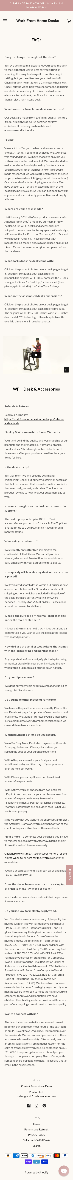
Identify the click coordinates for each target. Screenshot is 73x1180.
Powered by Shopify (36, 1172)
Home (36, 1124)
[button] (63, 1170)
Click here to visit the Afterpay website (28, 853)
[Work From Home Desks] (37, 20)
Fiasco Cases (12, 247)
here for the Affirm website (43, 857)
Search (37, 1145)
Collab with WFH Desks (36, 1140)
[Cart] (69, 21)
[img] (29, 1105)
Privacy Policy (36, 1134)
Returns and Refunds (36, 1129)
